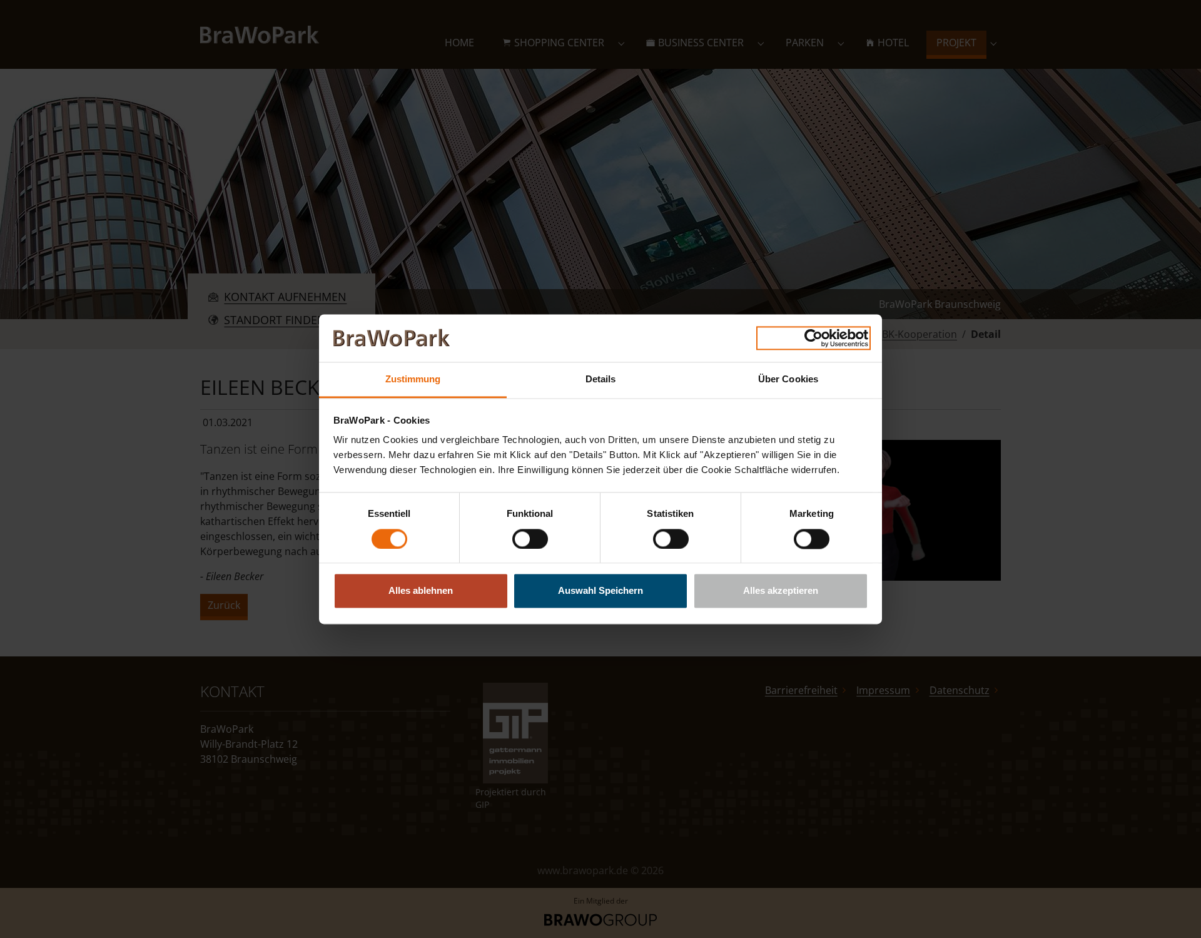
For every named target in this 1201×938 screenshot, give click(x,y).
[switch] (530, 539)
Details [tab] (600, 379)
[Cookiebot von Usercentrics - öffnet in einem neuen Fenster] (813, 338)
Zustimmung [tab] (413, 379)
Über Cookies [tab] (788, 379)
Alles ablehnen (420, 591)
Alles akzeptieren (780, 591)
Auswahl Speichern (600, 591)
